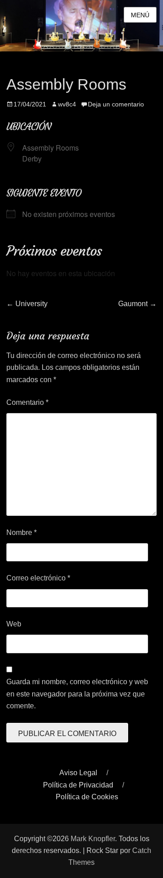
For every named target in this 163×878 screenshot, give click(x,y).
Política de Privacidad (78, 785)
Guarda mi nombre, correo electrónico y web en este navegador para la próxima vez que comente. (77, 694)
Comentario (27, 402)
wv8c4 (67, 104)
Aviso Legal (78, 773)
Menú (140, 15)
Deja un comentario (116, 104)
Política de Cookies (87, 797)
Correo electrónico (38, 578)
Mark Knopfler (93, 839)
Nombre (21, 532)
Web (13, 624)
